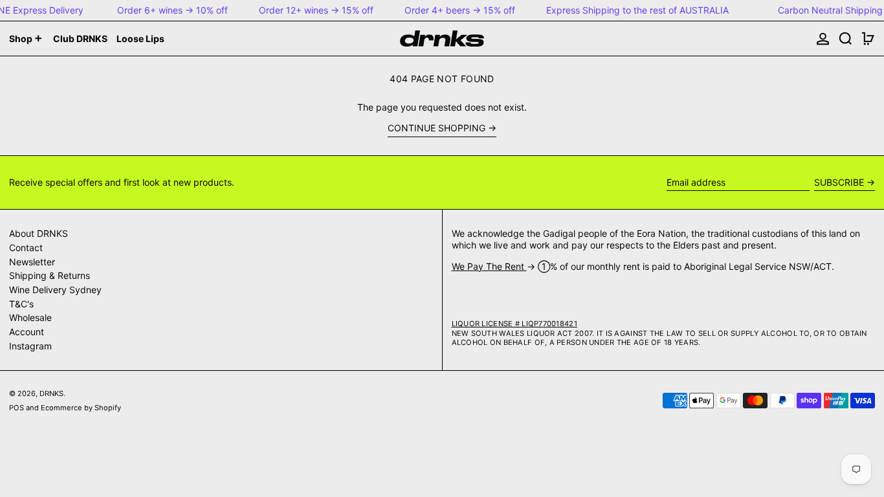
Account (26, 331)
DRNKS (51, 393)
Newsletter (32, 261)
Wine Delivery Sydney (55, 289)
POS (16, 407)
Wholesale (30, 317)
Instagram (30, 345)
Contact (26, 247)
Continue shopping (436, 127)
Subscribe (839, 182)
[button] (845, 38)
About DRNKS (38, 233)
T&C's (21, 303)
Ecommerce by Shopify (81, 407)
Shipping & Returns (49, 275)
